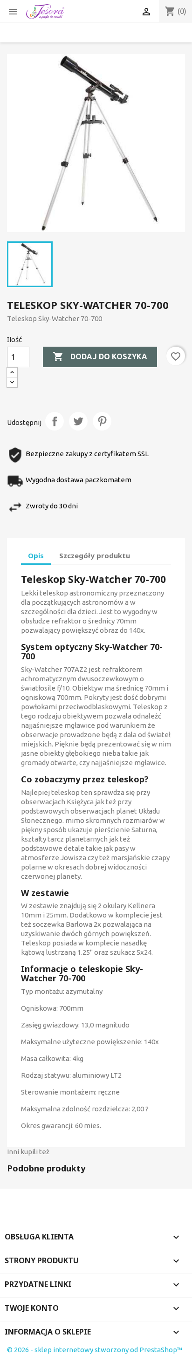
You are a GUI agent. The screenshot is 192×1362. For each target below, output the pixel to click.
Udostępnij (54, 421)
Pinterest (102, 421)
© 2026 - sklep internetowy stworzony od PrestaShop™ (94, 1350)
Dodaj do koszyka (100, 356)
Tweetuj (78, 421)
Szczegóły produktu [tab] (94, 555)
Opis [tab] (36, 555)
